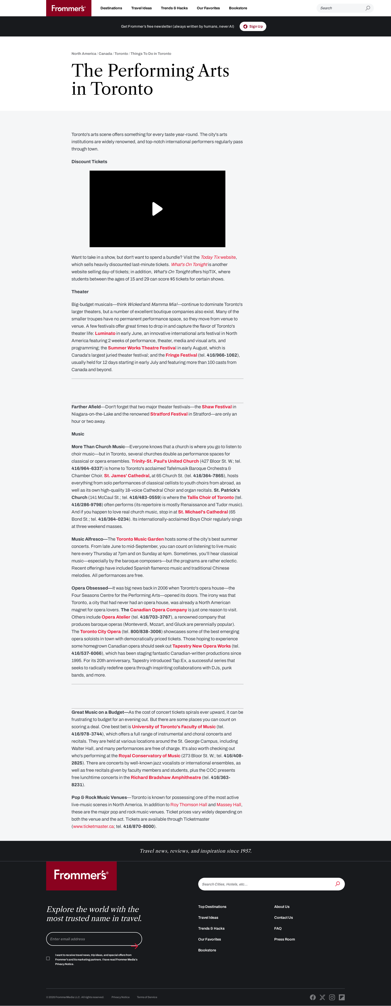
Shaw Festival (217, 406)
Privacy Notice (121, 997)
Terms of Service (147, 997)
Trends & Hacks (174, 8)
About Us (282, 907)
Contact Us (283, 917)
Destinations (111, 8)
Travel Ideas (141, 8)
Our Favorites (208, 8)
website (218, 257)
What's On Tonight (189, 264)
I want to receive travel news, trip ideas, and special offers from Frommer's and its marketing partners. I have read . (96, 959)
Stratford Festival (169, 413)
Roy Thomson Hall (188, 804)
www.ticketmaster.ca (93, 826)
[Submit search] (369, 8)
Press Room (284, 939)
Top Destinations (212, 907)
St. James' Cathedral (126, 475)
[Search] (338, 883)
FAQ (278, 928)
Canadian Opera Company (158, 609)
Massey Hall (229, 804)
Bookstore (238, 8)
